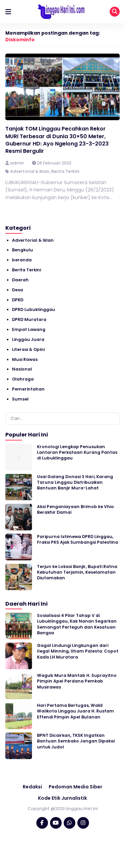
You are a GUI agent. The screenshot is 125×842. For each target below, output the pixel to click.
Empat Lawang (28, 329)
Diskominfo (20, 39)
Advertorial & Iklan (29, 171)
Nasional (22, 369)
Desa (17, 290)
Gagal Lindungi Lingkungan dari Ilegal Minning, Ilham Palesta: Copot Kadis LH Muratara (77, 651)
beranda (22, 260)
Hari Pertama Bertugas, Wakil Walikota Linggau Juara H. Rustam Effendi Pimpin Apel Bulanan (75, 711)
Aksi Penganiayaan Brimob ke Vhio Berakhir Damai (75, 509)
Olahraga (23, 379)
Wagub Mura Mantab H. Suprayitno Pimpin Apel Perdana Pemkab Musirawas (77, 681)
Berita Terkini (65, 171)
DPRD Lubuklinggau (33, 309)
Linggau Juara (28, 339)
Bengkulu (22, 250)
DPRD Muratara (29, 319)
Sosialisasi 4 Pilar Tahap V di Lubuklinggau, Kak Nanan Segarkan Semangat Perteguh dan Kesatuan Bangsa (77, 624)
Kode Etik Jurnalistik (62, 798)
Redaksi (32, 786)
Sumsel (20, 399)
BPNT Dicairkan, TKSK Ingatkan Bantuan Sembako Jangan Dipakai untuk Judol (76, 741)
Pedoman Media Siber (75, 786)
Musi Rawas (25, 359)
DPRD (17, 300)
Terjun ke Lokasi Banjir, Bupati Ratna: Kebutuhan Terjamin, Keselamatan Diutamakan (77, 572)
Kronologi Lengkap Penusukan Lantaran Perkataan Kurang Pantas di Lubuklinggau (77, 452)
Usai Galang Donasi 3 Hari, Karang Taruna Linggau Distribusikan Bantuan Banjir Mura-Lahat (75, 482)
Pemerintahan (28, 389)
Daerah (20, 280)
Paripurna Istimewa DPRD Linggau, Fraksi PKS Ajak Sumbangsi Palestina (77, 539)
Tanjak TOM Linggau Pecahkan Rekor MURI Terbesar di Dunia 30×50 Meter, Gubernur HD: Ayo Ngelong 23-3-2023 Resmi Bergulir (57, 140)
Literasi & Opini (28, 349)
